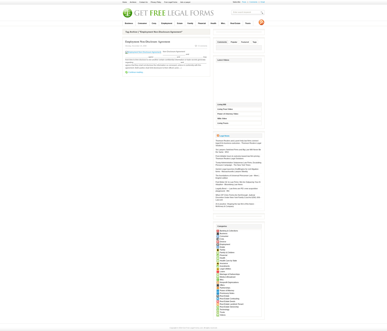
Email (263, 2)
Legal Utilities (225, 269)
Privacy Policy (156, 2)
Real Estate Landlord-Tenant (231, 304)
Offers (222, 285)
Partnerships (225, 288)
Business (129, 23)
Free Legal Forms (170, 2)
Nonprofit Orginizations (229, 282)
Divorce (223, 242)
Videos (223, 315)
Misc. (223, 23)
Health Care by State (228, 261)
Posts (244, 2)
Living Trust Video (225, 109)
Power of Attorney (227, 291)
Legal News (224, 136)
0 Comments (202, 46)
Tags (255, 42)
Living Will (221, 104)
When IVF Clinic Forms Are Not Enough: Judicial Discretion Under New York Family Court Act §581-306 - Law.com (238, 197)
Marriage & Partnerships (230, 274)
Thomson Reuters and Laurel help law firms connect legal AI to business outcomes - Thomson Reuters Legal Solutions (238, 143)
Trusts (248, 23)
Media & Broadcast (227, 277)
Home (124, 2)
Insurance (224, 263)
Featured (245, 42)
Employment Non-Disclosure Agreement (147, 41)
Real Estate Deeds (227, 301)
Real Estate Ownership (229, 307)
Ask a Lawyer (185, 2)
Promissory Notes (227, 293)
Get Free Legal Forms (161, 13)
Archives (133, 2)
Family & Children (227, 252)
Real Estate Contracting (229, 299)
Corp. (154, 23)
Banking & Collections (229, 231)
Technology (224, 310)
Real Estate (235, 23)
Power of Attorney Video (227, 114)
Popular (234, 42)
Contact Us (143, 2)
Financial (202, 23)
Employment (166, 23)
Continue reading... (136, 72)
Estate (180, 23)
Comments (253, 2)
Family (190, 23)
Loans (222, 272)
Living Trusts (222, 123)
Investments (225, 266)
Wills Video (222, 119)
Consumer (142, 23)
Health (213, 23)
